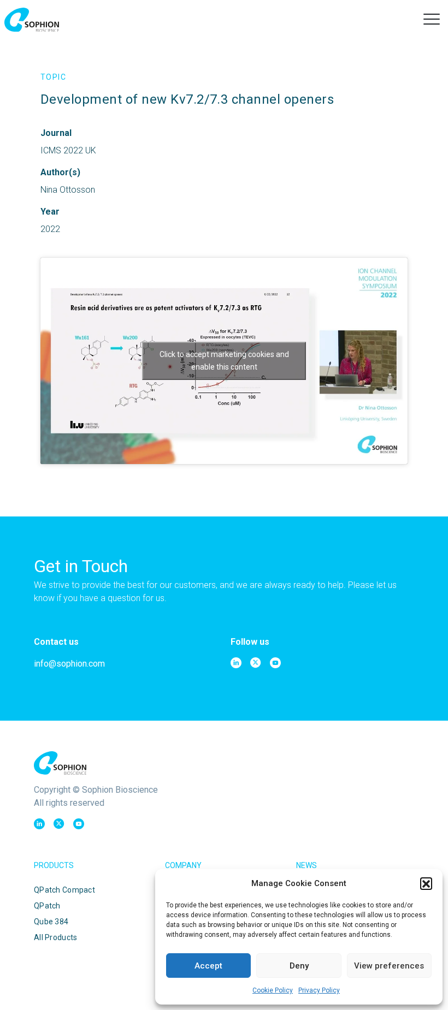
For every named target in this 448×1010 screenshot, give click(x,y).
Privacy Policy (319, 990)
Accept (208, 966)
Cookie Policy (272, 990)
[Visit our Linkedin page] (236, 662)
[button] (426, 883)
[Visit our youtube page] (275, 662)
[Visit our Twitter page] (255, 662)
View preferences (389, 966)
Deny (299, 966)
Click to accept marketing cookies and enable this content (224, 360)
